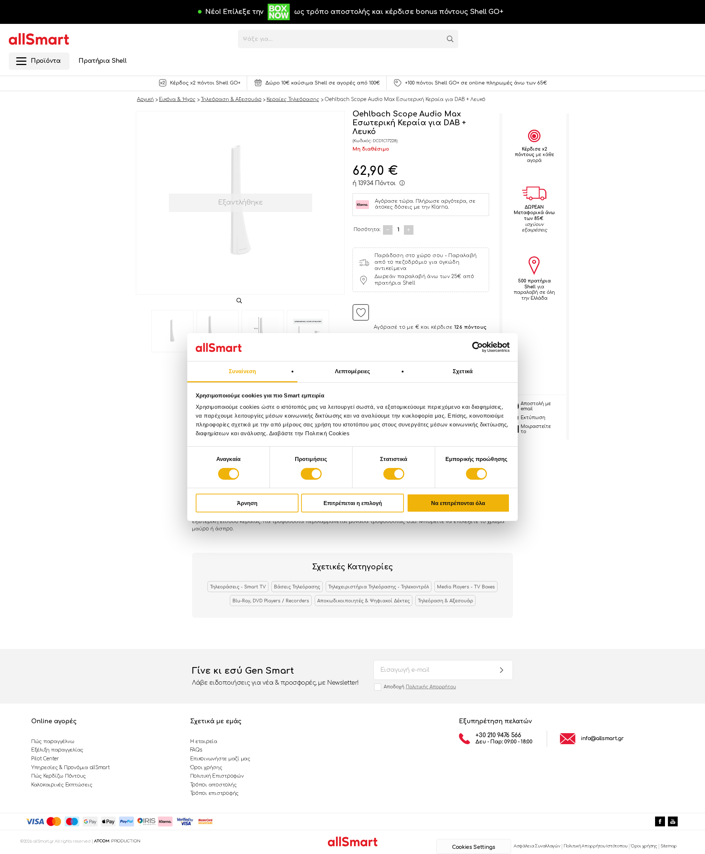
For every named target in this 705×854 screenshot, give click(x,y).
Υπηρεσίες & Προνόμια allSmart (70, 767)
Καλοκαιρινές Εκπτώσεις (61, 785)
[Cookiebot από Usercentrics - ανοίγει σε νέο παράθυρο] (477, 347)
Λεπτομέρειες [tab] (352, 371)
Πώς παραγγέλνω (52, 741)
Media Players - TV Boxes (466, 587)
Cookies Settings (473, 847)
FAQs (196, 750)
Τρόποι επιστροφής (214, 793)
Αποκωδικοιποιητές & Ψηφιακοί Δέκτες (363, 600)
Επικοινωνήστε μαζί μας (220, 758)
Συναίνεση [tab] (242, 371)
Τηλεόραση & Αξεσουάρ (445, 600)
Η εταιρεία (203, 741)
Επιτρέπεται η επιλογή (352, 503)
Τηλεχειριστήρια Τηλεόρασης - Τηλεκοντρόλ (378, 587)
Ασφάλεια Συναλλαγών (537, 846)
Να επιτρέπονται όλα (458, 503)
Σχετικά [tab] (463, 371)
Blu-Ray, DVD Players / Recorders (270, 600)
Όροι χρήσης (206, 767)
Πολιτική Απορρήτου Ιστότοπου (596, 846)
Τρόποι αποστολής (213, 785)
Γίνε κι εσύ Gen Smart (275, 676)
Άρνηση (247, 503)
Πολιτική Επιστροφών (217, 776)
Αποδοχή (420, 686)
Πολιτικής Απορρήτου (431, 686)
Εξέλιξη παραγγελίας (57, 750)
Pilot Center (45, 758)
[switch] (311, 474)
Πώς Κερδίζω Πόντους (58, 776)
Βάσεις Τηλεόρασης (297, 587)
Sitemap (669, 846)
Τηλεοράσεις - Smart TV (238, 587)
